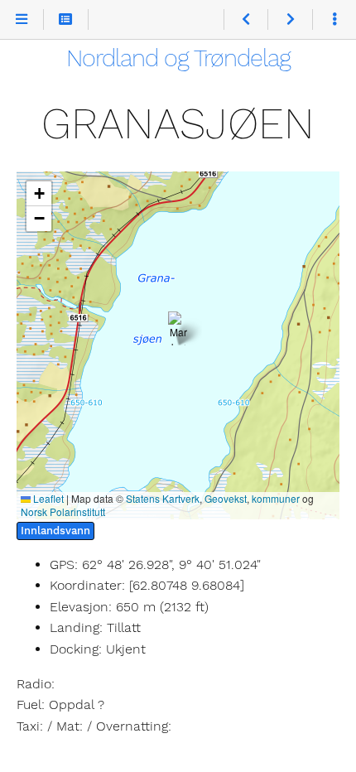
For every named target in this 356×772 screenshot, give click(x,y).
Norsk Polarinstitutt (63, 511)
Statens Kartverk (163, 498)
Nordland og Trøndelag (178, 58)
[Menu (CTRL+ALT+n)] (22, 20)
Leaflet (47, 498)
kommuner (276, 498)
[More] (334, 20)
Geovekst (225, 498)
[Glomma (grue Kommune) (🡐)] (245, 20)
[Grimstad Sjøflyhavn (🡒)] (289, 20)
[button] (178, 328)
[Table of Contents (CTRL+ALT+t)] (66, 20)
